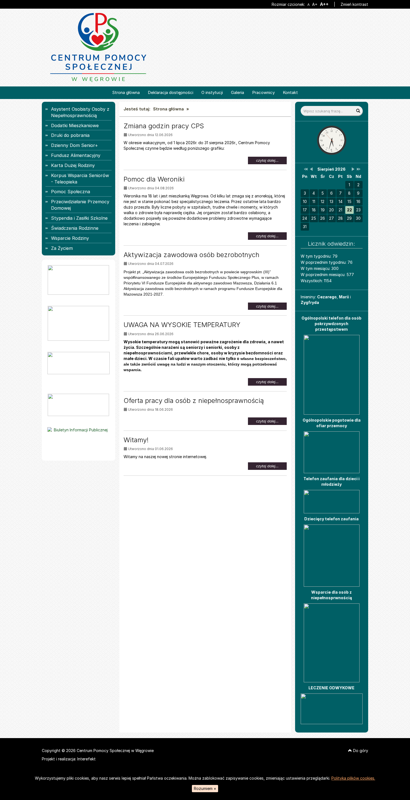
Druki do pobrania (70, 135)
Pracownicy (263, 92)
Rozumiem (205, 788)
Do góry (360, 750)
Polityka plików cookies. (353, 778)
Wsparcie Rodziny (70, 238)
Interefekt (86, 759)
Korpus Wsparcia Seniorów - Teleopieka (80, 179)
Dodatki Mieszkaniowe (75, 125)
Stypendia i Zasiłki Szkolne (79, 218)
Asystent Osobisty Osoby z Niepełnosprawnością (80, 112)
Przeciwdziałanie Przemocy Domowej (80, 205)
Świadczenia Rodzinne (74, 228)
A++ (324, 4)
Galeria (237, 92)
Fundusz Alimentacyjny (75, 155)
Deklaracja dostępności (170, 92)
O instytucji (212, 92)
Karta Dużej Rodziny (73, 165)
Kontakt (290, 92)
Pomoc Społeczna (70, 191)
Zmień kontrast (354, 4)
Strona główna (126, 92)
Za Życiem (62, 248)
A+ (314, 4)
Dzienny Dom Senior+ (74, 145)
